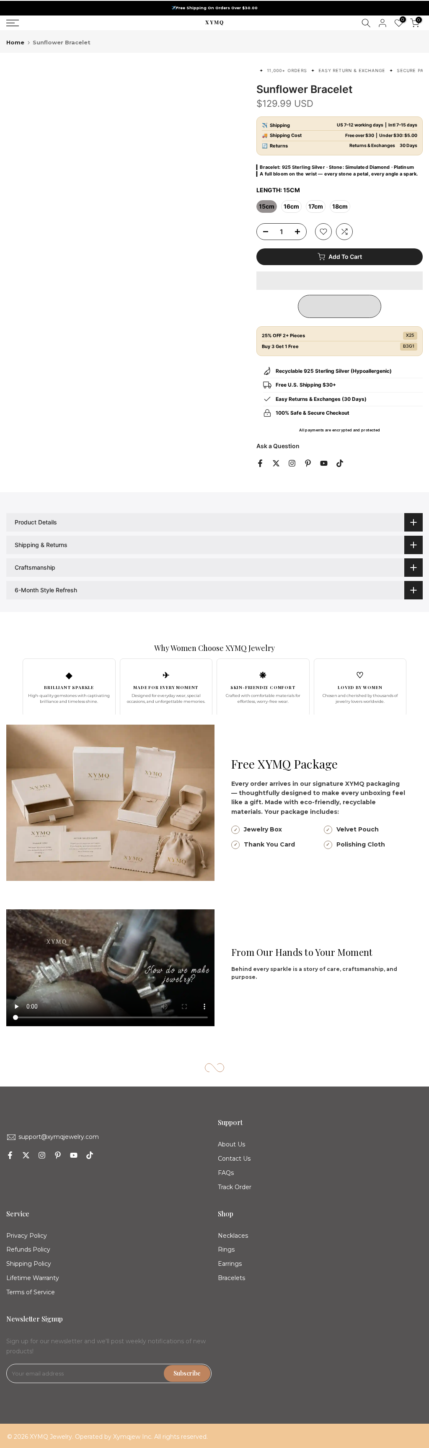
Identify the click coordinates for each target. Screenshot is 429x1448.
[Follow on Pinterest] (308, 463)
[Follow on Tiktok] (340, 463)
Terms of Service (30, 1292)
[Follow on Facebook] (260, 463)
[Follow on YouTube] (324, 463)
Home (15, 42)
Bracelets (231, 1278)
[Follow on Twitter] (276, 463)
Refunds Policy (28, 1249)
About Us (231, 1144)
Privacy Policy (26, 1235)
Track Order (234, 1187)
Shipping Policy (28, 1263)
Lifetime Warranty (32, 1278)
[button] (339, 280)
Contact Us (234, 1158)
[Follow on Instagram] (292, 463)
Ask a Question (278, 445)
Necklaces (233, 1235)
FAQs (226, 1173)
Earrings (230, 1263)
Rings (226, 1249)
